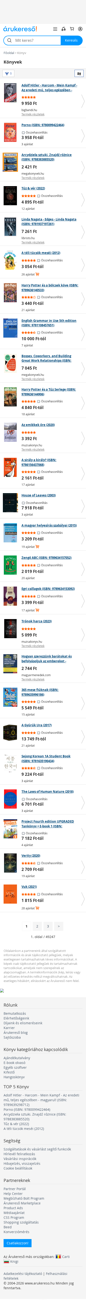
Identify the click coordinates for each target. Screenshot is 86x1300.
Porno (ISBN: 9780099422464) (27, 1109)
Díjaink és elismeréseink (23, 1023)
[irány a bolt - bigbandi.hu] (11, 92)
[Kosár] (71, 29)
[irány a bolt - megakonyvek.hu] (11, 162)
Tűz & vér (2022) (16, 1124)
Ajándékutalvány (17, 1058)
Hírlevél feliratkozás (19, 1154)
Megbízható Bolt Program (24, 1198)
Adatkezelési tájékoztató (23, 1273)
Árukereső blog (16, 1032)
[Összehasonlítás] (63, 29)
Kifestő (9, 1072)
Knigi (14, 1261)
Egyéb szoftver (15, 1067)
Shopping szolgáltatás (21, 1222)
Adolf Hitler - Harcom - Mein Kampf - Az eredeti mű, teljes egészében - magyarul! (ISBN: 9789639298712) (41, 1100)
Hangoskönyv (14, 1077)
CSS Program (14, 1217)
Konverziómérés (16, 1232)
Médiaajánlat (14, 1212)
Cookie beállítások (18, 1168)
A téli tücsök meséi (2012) (24, 1128)
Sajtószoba (12, 1037)
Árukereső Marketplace (22, 1203)
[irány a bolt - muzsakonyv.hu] (11, 432)
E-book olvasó (14, 1062)
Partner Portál (15, 1189)
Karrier (9, 1027)
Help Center (13, 1193)
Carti (66, 1256)
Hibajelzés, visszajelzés (22, 1163)
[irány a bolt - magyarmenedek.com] (11, 663)
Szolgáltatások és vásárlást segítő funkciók (37, 1149)
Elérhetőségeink (16, 1018)
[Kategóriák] (55, 29)
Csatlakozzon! (17, 1243)
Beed (8, 1227)
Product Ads (13, 1208)
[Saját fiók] (80, 29)
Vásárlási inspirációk (20, 1158)
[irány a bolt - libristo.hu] (11, 226)
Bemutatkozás (15, 1013)
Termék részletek (33, 114)
